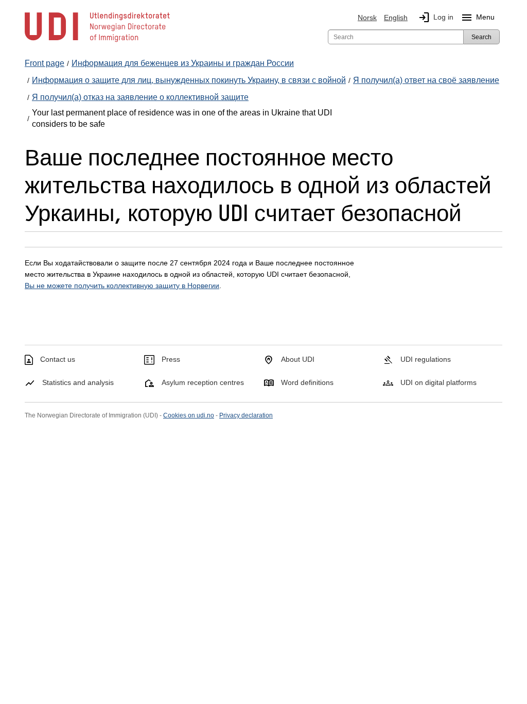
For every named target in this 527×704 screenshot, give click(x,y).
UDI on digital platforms (438, 382)
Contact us (57, 359)
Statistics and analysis (78, 382)
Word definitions (307, 382)
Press (171, 359)
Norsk (367, 17)
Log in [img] (435, 17)
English (396, 17)
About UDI (297, 359)
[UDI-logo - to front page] (97, 41)
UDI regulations (425, 359)
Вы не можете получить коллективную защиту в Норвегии (122, 285)
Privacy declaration (246, 415)
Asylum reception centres (203, 382)
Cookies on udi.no (188, 415)
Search (481, 37)
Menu (478, 17)
